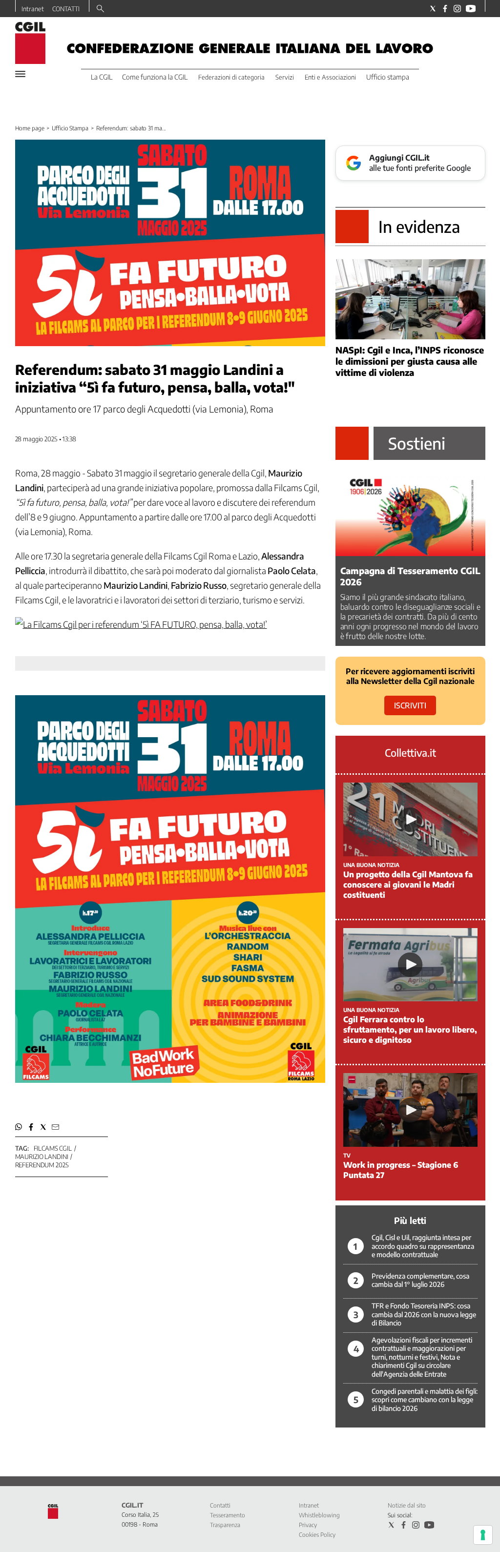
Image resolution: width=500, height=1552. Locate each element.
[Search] (100, 9)
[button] (18, 1127)
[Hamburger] (20, 74)
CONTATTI (66, 9)
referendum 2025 (42, 1165)
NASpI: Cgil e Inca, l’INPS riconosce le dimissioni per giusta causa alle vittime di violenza (409, 361)
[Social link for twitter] (433, 8)
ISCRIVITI (410, 705)
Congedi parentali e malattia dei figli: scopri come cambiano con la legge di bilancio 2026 (425, 1399)
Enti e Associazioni (330, 77)
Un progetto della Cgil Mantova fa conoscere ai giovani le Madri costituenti (408, 884)
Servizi (284, 77)
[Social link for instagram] (457, 8)
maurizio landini (41, 1156)
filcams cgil (53, 1148)
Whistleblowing (319, 1515)
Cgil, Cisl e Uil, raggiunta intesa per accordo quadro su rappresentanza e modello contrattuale (423, 1246)
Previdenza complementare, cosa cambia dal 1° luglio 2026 (420, 1280)
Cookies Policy (317, 1534)
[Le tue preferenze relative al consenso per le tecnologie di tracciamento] (483, 1535)
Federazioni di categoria (231, 77)
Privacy (308, 1525)
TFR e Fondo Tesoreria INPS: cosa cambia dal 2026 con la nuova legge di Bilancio (424, 1314)
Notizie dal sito (407, 1505)
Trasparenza (225, 1525)
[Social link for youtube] (471, 8)
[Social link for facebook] (445, 8)
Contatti (220, 1505)
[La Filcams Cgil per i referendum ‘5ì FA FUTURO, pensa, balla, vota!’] (141, 624)
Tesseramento (227, 1515)
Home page (29, 128)
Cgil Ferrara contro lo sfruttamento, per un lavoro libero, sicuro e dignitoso (410, 1029)
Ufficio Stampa (70, 128)
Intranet (32, 9)
